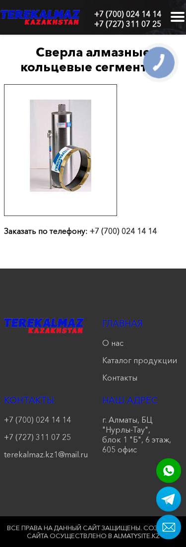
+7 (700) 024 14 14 (127, 14)
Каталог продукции (139, 360)
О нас (113, 343)
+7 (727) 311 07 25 (127, 24)
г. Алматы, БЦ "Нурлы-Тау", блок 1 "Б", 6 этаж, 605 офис (136, 434)
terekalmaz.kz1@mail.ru (44, 454)
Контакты (119, 378)
